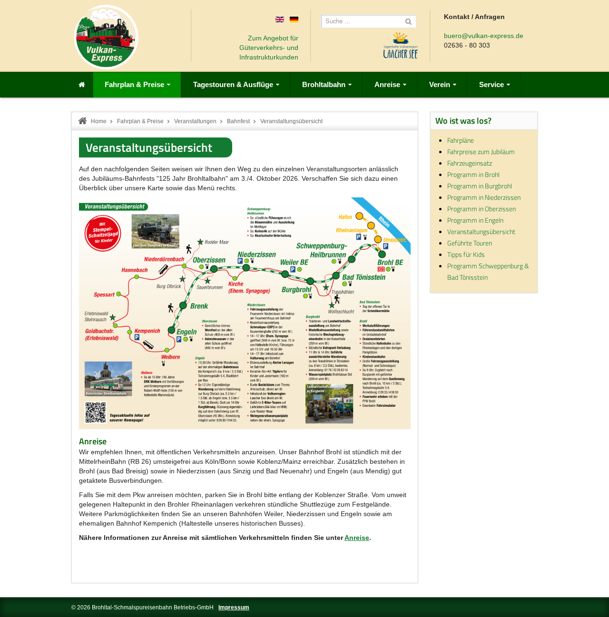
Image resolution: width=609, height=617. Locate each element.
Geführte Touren (469, 243)
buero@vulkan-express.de (483, 35)
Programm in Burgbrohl (479, 186)
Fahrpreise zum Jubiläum (481, 152)
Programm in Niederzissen (484, 197)
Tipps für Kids (466, 254)
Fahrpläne (460, 140)
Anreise (356, 537)
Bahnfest (238, 121)
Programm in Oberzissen (481, 209)
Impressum (233, 607)
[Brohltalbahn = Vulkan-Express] (106, 37)
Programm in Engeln (475, 220)
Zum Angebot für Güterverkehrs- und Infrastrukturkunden (268, 47)
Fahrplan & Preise (140, 121)
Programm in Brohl (473, 174)
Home (99, 121)
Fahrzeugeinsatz (469, 163)
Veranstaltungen (195, 121)
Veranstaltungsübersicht (149, 147)
